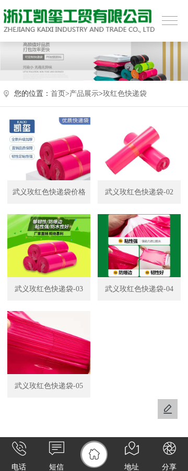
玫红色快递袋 (125, 93)
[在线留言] (168, 409)
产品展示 (84, 93)
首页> (60, 93)
